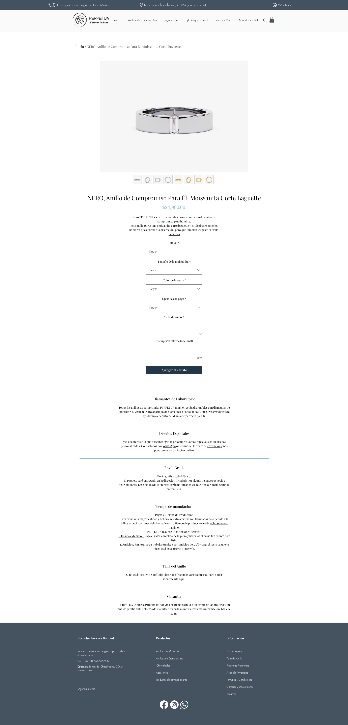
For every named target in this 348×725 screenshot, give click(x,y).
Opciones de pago (174, 299)
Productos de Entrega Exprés (171, 679)
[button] (271, 20)
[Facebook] (164, 704)
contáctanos (192, 412)
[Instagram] (174, 704)
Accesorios (162, 672)
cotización (214, 446)
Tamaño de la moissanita (174, 261)
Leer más (174, 234)
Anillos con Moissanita (168, 651)
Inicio (80, 46)
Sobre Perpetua (235, 651)
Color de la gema (174, 280)
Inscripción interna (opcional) (174, 341)
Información (235, 638)
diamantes (174, 412)
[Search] (265, 20)
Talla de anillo (174, 317)
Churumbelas (163, 665)
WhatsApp (169, 446)
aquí (181, 579)
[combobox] (174, 251)
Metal (174, 243)
